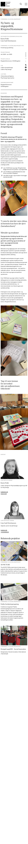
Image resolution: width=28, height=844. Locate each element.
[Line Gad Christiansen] (14, 509)
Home (2, 9)
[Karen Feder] (14, 469)
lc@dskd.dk (4, 530)
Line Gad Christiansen (8, 523)
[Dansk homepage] (5, 4)
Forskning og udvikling (10, 9)
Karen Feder (5, 483)
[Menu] (26, 4)
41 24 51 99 (4, 493)
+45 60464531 (5, 532)
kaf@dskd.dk (4, 492)
